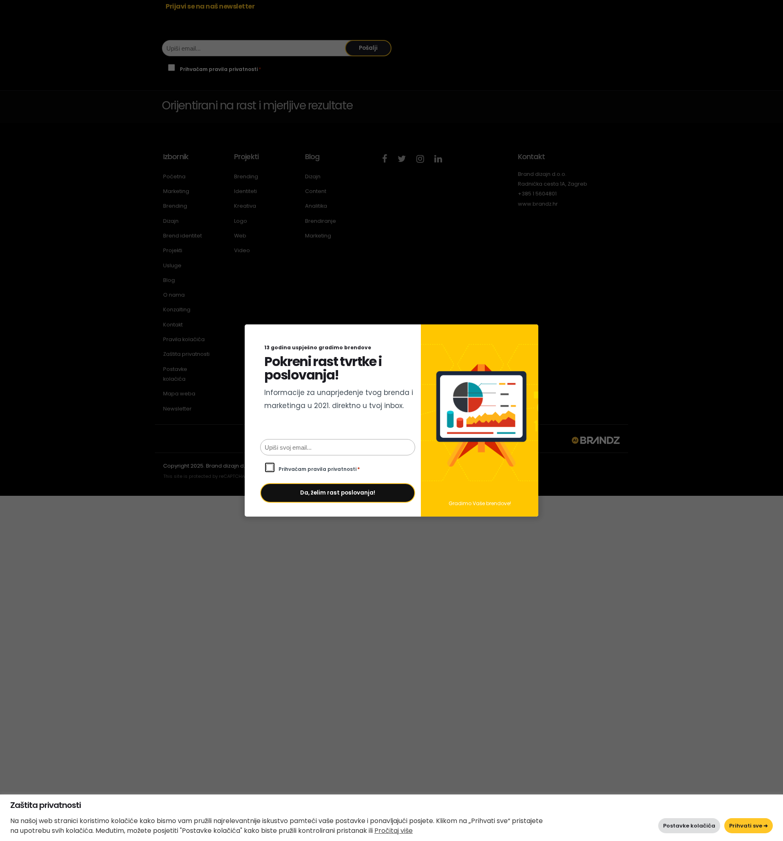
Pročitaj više (393, 830)
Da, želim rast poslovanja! (337, 493)
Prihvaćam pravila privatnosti (319, 469)
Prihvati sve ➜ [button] (748, 826)
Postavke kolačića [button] (689, 826)
